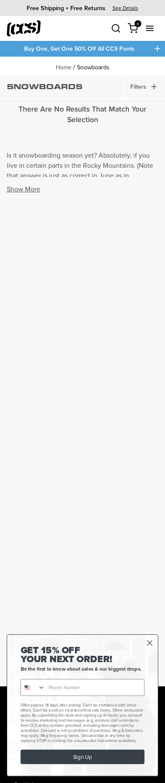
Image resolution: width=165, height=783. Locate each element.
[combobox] (33, 687)
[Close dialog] (150, 643)
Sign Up (82, 757)
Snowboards (93, 67)
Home (64, 67)
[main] (82, 371)
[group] (82, 7)
